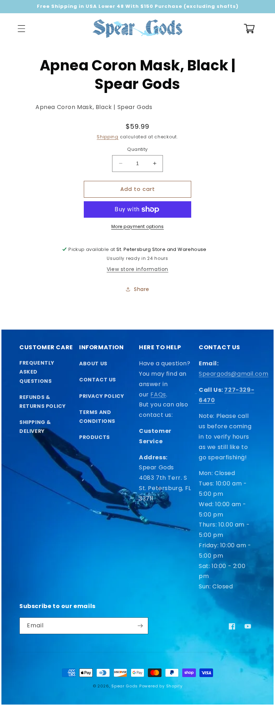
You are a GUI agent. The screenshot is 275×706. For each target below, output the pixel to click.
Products (94, 437)
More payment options (137, 226)
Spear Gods (124, 686)
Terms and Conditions (97, 417)
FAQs (158, 394)
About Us (93, 363)
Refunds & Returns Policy (42, 402)
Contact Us (97, 379)
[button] (21, 28)
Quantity (137, 149)
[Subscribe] (140, 625)
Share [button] (141, 289)
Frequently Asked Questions (36, 371)
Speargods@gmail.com (233, 374)
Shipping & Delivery (35, 427)
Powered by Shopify (161, 686)
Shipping (108, 137)
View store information (137, 269)
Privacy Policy (101, 396)
